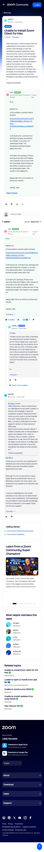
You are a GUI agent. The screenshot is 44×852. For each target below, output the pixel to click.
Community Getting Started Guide (20, 531)
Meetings (7, 13)
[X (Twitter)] (14, 818)
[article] (22, 275)
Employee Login (20, 830)
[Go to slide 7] (31, 604)
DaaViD (11, 394)
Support (7, 803)
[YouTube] (19, 818)
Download (8, 784)
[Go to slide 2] (13, 604)
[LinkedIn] (9, 818)
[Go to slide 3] (17, 604)
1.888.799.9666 (9, 738)
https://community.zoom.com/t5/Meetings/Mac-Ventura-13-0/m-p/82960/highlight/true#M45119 (22, 255)
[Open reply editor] (22, 214)
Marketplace (9, 675)
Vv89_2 (11, 19)
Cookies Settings (8, 830)
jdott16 (15, 630)
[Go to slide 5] (25, 604)
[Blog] (3, 818)
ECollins (16, 623)
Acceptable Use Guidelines (11, 827)
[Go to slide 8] (34, 604)
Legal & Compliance (29, 827)
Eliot (11, 92)
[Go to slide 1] (10, 604)
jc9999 (16, 644)
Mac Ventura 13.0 (12, 706)
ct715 (15, 637)
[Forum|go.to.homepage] (18, 5)
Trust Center (19, 824)
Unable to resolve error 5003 (17, 689)
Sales (6, 793)
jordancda (17, 651)
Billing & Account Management (16, 685)
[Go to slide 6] (28, 604)
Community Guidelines (15, 534)
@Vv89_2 (11, 403)
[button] (3, 5)
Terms (4, 824)
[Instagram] (25, 818)
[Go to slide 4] (22, 604)
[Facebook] (30, 818)
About (6, 775)
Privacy (10, 824)
